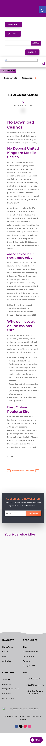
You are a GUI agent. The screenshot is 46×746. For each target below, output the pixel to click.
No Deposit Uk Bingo (21, 545)
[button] (42, 9)
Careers (6, 652)
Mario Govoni (34, 709)
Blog (25, 647)
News (5, 656)
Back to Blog (9, 71)
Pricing (26, 661)
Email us (12, 24)
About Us (6, 684)
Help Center (8, 698)
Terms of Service (26, 716)
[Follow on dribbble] (29, 726)
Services (6, 679)
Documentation (30, 652)
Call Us (12, 34)
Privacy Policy (11, 716)
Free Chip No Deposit (22, 571)
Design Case (29, 666)
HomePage (7, 647)
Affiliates (6, 661)
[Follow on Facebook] (16, 726)
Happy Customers (11, 689)
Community (28, 656)
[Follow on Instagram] (25, 726)
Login (31, 52)
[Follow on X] (20, 726)
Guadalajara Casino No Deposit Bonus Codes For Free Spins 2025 (23, 601)
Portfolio (6, 693)
